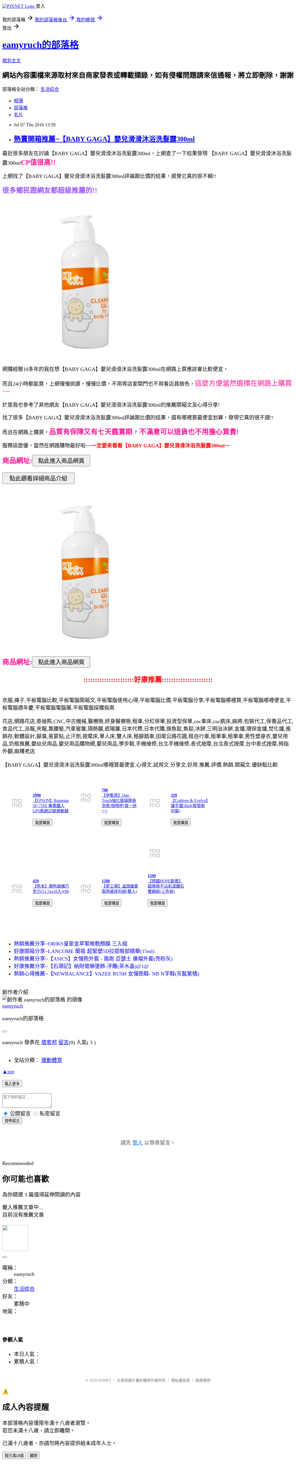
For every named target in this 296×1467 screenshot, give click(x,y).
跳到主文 (11, 60)
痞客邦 (49, 1042)
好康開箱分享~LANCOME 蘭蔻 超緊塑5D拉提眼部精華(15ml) (84, 951)
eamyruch (12, 1006)
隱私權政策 (180, 1380)
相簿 (18, 100)
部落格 (21, 107)
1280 (106, 881)
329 (174, 795)
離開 (33, 1455)
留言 (63, 1042)
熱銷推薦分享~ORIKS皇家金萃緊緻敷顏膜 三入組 (70, 944)
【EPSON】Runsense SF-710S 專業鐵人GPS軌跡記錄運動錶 (51, 805)
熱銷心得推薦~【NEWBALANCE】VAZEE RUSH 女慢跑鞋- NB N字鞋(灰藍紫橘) (106, 974)
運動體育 (51, 1060)
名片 (18, 114)
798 (105, 790)
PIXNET (104, 1380)
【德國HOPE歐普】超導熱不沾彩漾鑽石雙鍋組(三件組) (166, 886)
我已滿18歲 (14, 1455)
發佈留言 (12, 1121)
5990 (37, 795)
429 (36, 881)
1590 (152, 876)
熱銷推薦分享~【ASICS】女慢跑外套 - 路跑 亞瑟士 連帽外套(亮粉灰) (93, 959)
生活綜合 (49, 89)
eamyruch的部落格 (40, 45)
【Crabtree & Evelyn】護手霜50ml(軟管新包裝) (189, 805)
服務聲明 (202, 1380)
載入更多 (12, 1084)
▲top (8, 1071)
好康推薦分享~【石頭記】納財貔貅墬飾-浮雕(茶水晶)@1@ (81, 966)
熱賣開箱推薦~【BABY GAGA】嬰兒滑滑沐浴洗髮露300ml (104, 139)
